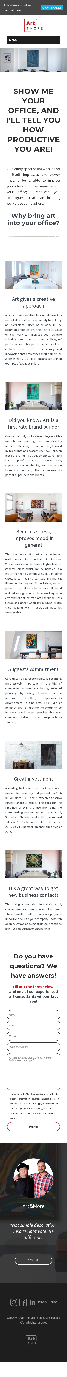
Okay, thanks (52, 7)
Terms (53, 1302)
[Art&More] (33, 25)
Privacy (42, 1302)
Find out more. (13, 10)
